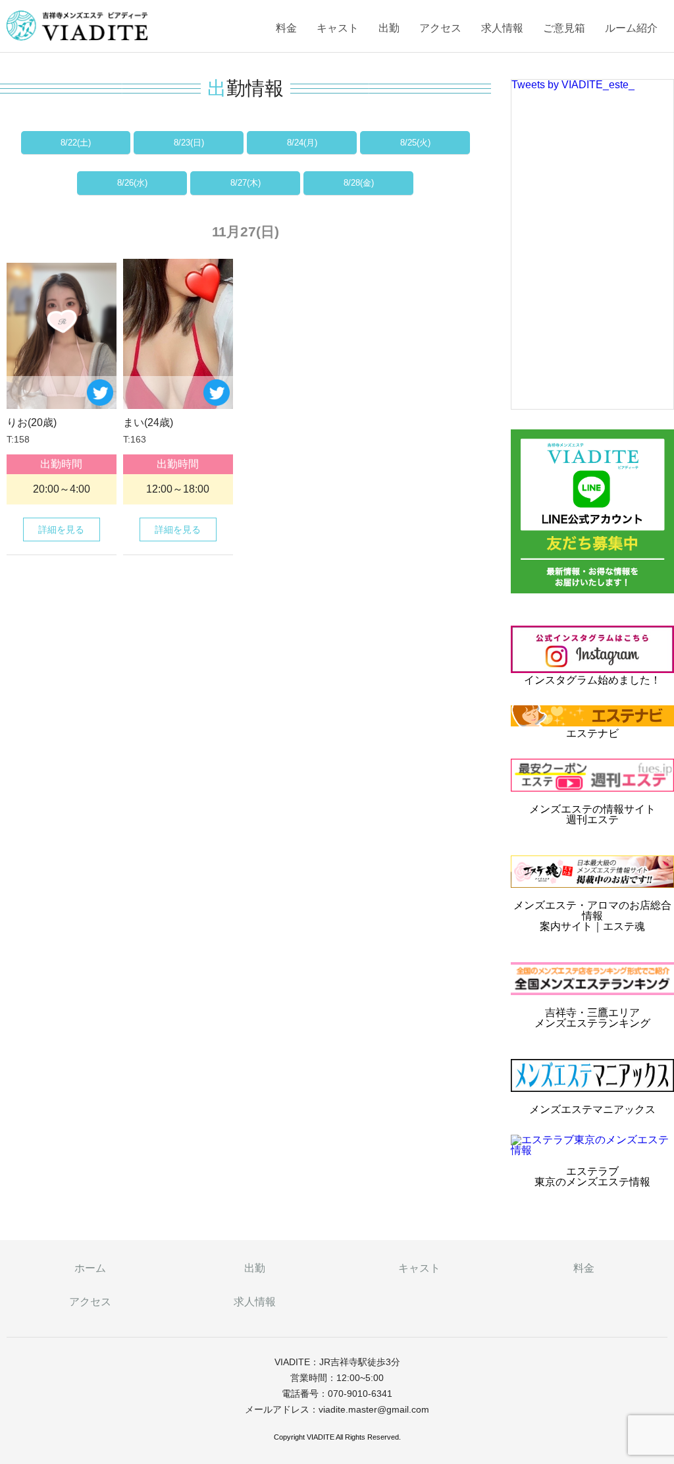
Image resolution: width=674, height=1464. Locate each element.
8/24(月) (302, 143)
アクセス (440, 28)
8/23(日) (189, 143)
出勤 (389, 28)
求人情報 (502, 28)
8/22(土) (76, 143)
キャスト (338, 28)
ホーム (90, 1268)
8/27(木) (245, 183)
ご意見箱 (564, 28)
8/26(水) (132, 183)
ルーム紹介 (631, 28)
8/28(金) (359, 183)
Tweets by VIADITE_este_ (573, 84)
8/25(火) (415, 143)
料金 (286, 28)
